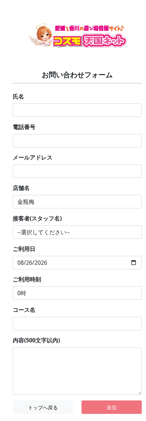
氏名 (18, 96)
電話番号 (24, 127)
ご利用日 (24, 249)
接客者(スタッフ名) (37, 218)
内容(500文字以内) (36, 340)
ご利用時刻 (27, 279)
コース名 (24, 310)
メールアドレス (32, 157)
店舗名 (21, 188)
